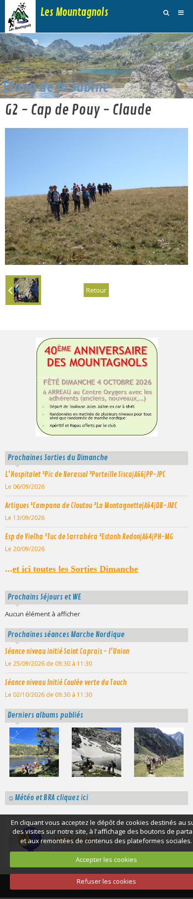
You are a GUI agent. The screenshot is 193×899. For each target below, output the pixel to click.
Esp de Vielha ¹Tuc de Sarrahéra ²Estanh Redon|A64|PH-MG (89, 536)
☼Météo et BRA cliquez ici (47, 798)
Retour (96, 290)
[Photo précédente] (23, 290)
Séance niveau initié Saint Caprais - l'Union (67, 651)
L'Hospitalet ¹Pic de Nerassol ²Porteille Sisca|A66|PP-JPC (85, 474)
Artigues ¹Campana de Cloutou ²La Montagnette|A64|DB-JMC (91, 505)
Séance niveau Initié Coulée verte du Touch (66, 682)
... (71, 569)
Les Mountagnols (74, 12)
